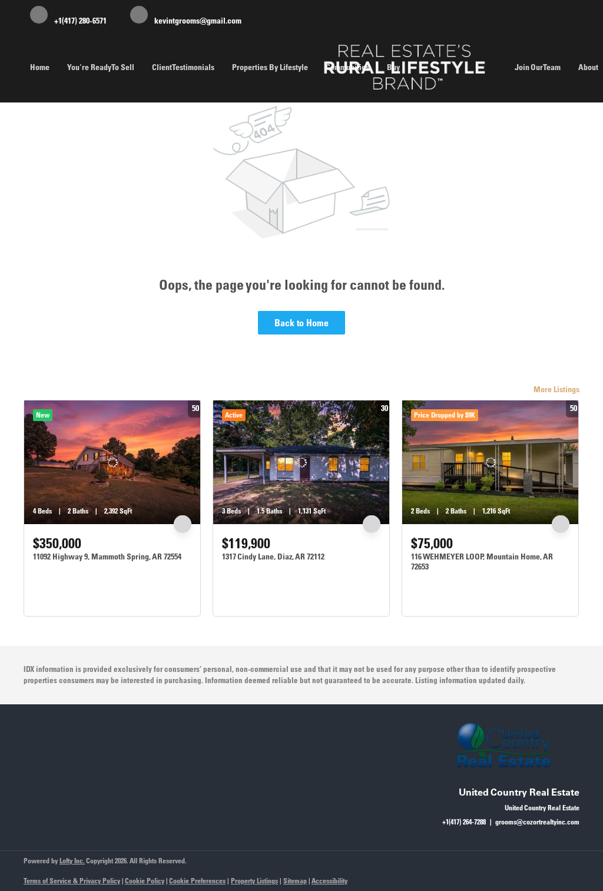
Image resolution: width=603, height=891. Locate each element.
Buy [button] (393, 67)
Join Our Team (538, 67)
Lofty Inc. (72, 860)
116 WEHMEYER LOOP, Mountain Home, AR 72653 (482, 561)
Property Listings (254, 880)
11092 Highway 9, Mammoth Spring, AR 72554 (107, 556)
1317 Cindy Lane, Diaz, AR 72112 (273, 556)
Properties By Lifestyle (270, 67)
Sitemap (295, 880)
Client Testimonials (183, 67)
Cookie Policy (144, 880)
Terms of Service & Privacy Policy (72, 880)
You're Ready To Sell (100, 67)
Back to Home (301, 323)
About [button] (588, 67)
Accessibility (329, 880)
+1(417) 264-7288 (464, 821)
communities (347, 67)
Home (39, 67)
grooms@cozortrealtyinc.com (537, 821)
